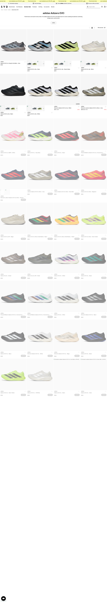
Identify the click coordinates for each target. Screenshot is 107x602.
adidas (9, 9)
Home (2, 9)
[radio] (90, 27)
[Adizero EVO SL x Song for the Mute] (13, 45)
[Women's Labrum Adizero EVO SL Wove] (13, 173)
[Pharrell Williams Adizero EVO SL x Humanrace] (13, 296)
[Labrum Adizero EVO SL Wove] (40, 173)
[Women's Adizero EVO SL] (40, 335)
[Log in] (102, 7)
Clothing (40, 6)
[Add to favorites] (25, 62)
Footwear (34, 6)
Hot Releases (19, 6)
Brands (52, 6)
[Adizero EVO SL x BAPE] (13, 134)
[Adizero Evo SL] (13, 257)
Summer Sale (27, 6)
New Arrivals (12, 6)
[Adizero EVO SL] (40, 134)
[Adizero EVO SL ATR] (13, 218)
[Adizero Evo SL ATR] (40, 257)
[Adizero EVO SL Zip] (40, 45)
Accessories (46, 6)
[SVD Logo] (4, 7)
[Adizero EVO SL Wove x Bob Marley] (40, 218)
